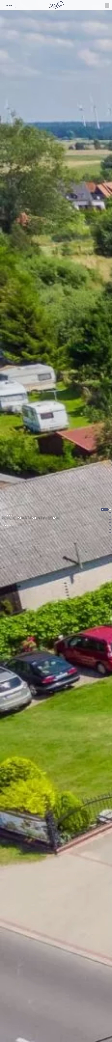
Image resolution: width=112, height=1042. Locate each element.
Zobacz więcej (9, 525)
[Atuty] (110, 526)
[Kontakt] (110, 532)
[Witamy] (110, 509)
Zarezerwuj (9, 5)
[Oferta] (110, 516)
